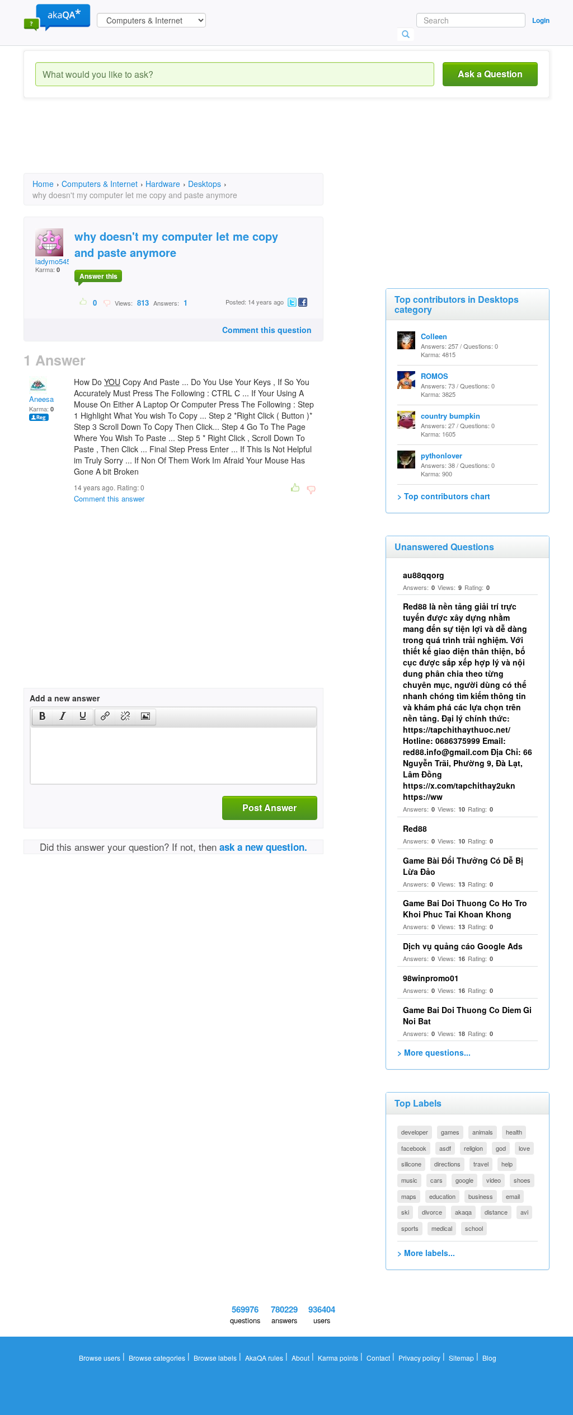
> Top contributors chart (443, 496)
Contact (378, 1357)
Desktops (204, 183)
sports (410, 1228)
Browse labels (215, 1357)
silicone (411, 1163)
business (480, 1196)
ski (405, 1211)
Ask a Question (490, 73)
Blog (489, 1357)
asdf (445, 1148)
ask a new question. (263, 847)
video (493, 1179)
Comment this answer (109, 498)
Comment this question (267, 329)
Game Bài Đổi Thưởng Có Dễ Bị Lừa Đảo (463, 866)
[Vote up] (83, 302)
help (507, 1163)
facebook (413, 1148)
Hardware (162, 183)
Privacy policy (419, 1357)
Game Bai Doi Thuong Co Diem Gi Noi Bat (467, 1015)
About (300, 1357)
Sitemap (461, 1357)
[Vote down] (106, 302)
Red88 (415, 828)
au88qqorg (423, 574)
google (464, 1179)
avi (524, 1211)
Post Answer (269, 807)
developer (414, 1131)
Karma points (338, 1357)
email (513, 1196)
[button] (42, 717)
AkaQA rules (264, 1357)
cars (436, 1179)
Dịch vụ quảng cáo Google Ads (463, 946)
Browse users (99, 1357)
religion (473, 1148)
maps (408, 1196)
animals (482, 1131)
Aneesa (41, 398)
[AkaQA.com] (57, 17)
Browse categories (157, 1357)
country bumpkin (450, 415)
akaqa (463, 1211)
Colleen (434, 336)
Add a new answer (65, 698)
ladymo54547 (56, 261)
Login (540, 20)
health (514, 1131)
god (501, 1148)
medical (441, 1228)
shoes (522, 1179)
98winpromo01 (431, 977)
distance (496, 1211)
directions (447, 1163)
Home (43, 183)
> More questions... (434, 1052)
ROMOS (434, 376)
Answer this (98, 276)
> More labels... (426, 1252)
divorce (432, 1211)
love (524, 1148)
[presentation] (42, 717)
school (474, 1228)
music (409, 1179)
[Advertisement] (227, 145)
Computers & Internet (100, 183)
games (450, 1131)
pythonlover (441, 455)
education (442, 1196)
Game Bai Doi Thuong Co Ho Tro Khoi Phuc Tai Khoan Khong (465, 908)
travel (481, 1163)
